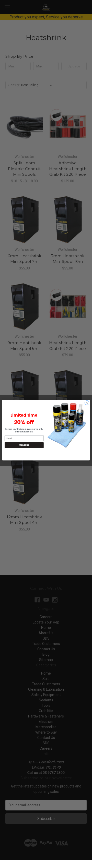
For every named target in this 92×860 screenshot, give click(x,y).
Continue (24, 444)
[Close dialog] (87, 402)
